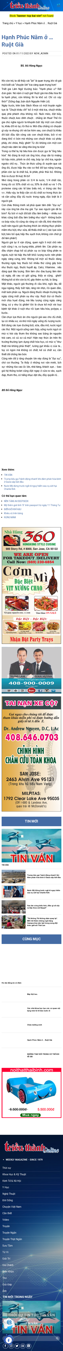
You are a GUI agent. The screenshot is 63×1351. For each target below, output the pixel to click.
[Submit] (57, 1338)
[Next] (55, 1317)
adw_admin (41, 53)
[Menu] (59, 6)
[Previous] (7, 1317)
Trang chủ (7, 23)
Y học (19, 23)
